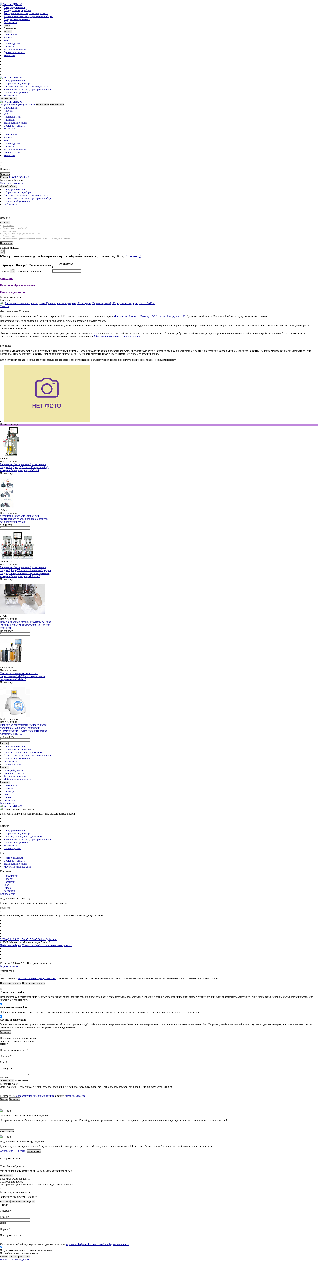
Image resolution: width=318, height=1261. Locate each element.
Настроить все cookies (33, 983)
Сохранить (5, 1032)
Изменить (17, 183)
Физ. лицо (5, 1201)
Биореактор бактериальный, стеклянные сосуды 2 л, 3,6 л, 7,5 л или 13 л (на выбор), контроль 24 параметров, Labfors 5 (24, 467)
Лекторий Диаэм (13, 770)
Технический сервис (15, 49)
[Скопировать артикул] (12, 271)
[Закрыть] (0, 974)
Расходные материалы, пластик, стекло (26, 13)
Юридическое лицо (21, 1201)
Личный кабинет (8, 98)
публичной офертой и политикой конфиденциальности (97, 1244)
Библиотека (10, 22)
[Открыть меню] (0, 2)
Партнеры (9, 46)
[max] (5, 68)
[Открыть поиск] (1, 2)
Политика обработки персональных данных (47, 945)
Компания (5, 782)
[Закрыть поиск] (0, 165)
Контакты (9, 55)
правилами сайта (75, 1095)
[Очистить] (1, 162)
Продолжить (6, 1175)
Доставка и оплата (14, 52)
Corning (133, 256)
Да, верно (5, 183)
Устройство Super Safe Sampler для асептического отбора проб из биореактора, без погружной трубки (24, 519)
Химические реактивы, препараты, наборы (28, 16)
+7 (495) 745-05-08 (30, 939)
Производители (12, 43)
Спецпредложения (14, 7)
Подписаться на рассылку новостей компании (26, 1250)
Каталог (4, 743)
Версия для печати (10, 966)
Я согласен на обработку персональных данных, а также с (64, 1244)
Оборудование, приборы (17, 10)
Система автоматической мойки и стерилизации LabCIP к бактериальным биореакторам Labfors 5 (22, 676)
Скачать (4, 306)
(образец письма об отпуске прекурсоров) (117, 336)
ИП (33, 1201)
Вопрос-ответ (7, 803)
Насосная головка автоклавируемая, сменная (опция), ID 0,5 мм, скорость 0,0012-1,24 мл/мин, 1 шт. (25, 624)
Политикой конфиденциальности (37, 978)
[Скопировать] (2, 251)
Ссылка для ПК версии (13, 1150)
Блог (6, 40)
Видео (7, 797)
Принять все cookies (10, 983)
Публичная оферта (10, 945)
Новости (8, 37)
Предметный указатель (17, 19)
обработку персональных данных (35, 1095)
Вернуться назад (9, 247)
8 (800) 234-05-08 (9, 939)
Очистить (5, 174)
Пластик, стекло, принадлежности (23, 752)
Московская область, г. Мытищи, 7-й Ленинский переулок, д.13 (150, 316)
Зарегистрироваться (19, 1256)
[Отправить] (0, 162)
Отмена (4, 1256)
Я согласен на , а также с (42, 1095)
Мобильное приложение (17, 779)
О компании (11, 34)
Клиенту (4, 767)
